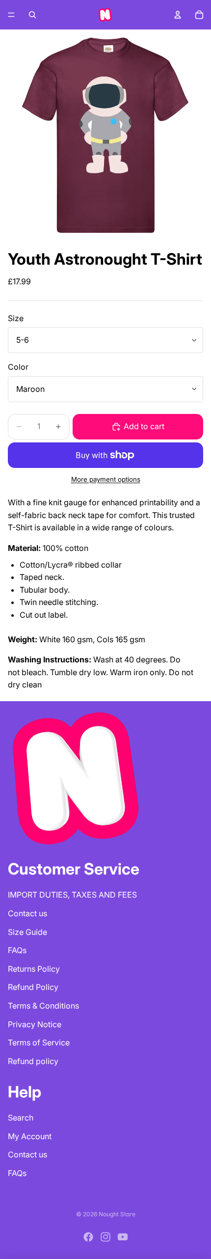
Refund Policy (33, 987)
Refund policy (33, 1061)
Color (18, 367)
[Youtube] (123, 1237)
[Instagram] (105, 1237)
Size (16, 318)
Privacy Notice (34, 1024)
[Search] (32, 15)
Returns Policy (34, 969)
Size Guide (27, 932)
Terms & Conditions (43, 1006)
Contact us (27, 913)
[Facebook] (88, 1237)
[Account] (177, 15)
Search (20, 1117)
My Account (30, 1136)
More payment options (105, 479)
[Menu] (11, 14)
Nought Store (117, 1214)
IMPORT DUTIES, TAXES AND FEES (72, 895)
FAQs (17, 950)
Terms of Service (39, 1042)
